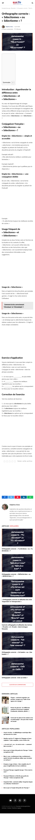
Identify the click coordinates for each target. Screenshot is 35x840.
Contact (9, 808)
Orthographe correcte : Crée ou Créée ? (15, 678)
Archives (4, 808)
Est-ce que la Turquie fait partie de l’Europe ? (17, 788)
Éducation (13, 8)
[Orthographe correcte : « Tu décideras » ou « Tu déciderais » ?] (17, 537)
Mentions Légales (16, 808)
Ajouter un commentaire (17, 684)
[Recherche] (32, 3)
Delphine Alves (9, 26)
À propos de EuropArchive (23, 806)
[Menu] (3, 3)
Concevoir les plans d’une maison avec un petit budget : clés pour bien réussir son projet (22, 719)
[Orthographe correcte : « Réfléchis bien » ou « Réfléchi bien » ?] (17, 563)
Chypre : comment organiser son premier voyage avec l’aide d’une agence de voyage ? (20, 699)
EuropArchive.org (6, 8)
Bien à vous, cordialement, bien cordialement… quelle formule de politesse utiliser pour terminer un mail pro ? (18, 758)
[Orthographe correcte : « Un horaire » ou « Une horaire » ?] (17, 641)
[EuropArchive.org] (17, 3)
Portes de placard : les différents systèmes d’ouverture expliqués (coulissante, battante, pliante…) (20, 709)
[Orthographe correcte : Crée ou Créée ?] (17, 666)
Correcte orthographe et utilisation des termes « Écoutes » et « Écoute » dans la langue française (17, 627)
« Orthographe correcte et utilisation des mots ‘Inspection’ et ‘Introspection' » (17, 601)
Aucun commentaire (8, 29)
